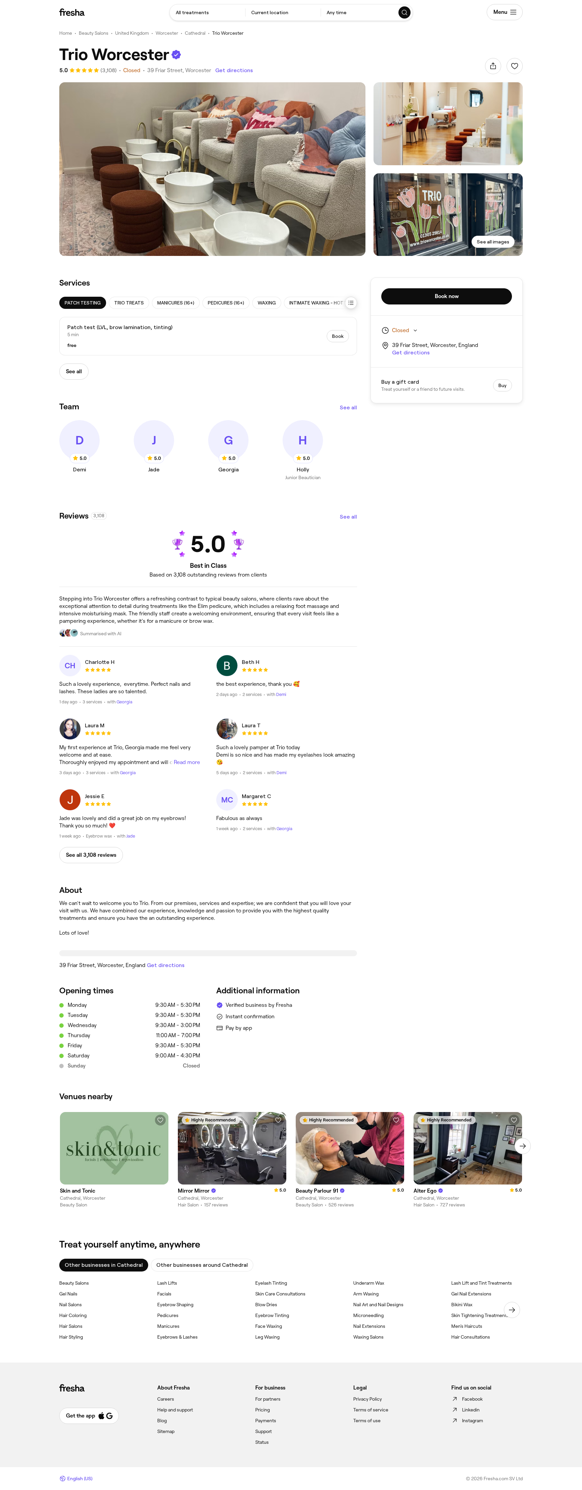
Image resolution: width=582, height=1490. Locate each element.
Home (65, 33)
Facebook (472, 1399)
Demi (281, 694)
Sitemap (165, 1431)
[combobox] (207, 12)
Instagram (472, 1420)
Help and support (175, 1409)
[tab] (82, 303)
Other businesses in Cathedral (104, 1265)
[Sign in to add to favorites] (515, 66)
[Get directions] (208, 953)
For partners (268, 1399)
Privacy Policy (367, 1399)
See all (348, 407)
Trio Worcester (228, 33)
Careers (165, 1399)
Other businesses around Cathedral (202, 1265)
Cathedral (195, 33)
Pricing (262, 1409)
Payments (265, 1420)
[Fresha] (72, 12)
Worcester (167, 33)
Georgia (124, 701)
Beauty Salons (93, 33)
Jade (130, 836)
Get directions (234, 70)
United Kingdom (132, 33)
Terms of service (370, 1409)
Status (262, 1442)
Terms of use (367, 1420)
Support (263, 1431)
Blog (162, 1420)
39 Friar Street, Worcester (179, 70)
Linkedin (471, 1409)
